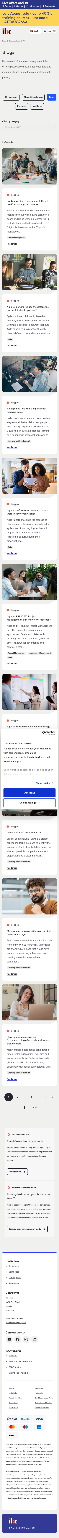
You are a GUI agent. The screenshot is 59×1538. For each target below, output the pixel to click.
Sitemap (11, 1388)
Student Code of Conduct (43, 1403)
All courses (14, 1266)
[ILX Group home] (6, 30)
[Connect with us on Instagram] (26, 1339)
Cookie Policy (13, 1407)
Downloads (14, 1272)
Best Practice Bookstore (20, 1361)
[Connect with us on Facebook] (17, 1339)
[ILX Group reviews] (12, 1435)
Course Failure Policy (42, 1407)
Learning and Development (19, 441)
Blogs (51, 97)
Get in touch (15, 1171)
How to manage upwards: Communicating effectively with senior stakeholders (28, 1040)
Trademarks (39, 1393)
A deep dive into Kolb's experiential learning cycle (26, 410)
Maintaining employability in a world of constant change (29, 933)
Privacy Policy (13, 1403)
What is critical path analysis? (24, 832)
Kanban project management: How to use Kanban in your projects (28, 203)
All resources (11, 97)
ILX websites (13, 1350)
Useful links (13, 1393)
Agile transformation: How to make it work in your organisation (27, 512)
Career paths (15, 1277)
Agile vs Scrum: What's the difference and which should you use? (28, 308)
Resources (14, 1283)
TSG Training (15, 1367)
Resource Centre (14, 41)
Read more (12, 244)
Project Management (16, 238)
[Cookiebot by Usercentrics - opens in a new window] (42, 733)
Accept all (29, 792)
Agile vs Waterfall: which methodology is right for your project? (28, 728)
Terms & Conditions (15, 1398)
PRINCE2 (13, 1355)
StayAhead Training (18, 1373)
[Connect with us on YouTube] (9, 1339)
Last (34, 1107)
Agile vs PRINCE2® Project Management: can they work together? (29, 618)
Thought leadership (33, 97)
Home (4, 41)
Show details (43, 783)
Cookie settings (28, 802)
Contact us (12, 1292)
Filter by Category (10, 121)
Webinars (37, 106)
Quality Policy (39, 1388)
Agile (10, 339)
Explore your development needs (25, 1229)
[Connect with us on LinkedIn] (34, 1339)
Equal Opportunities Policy (44, 1398)
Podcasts (21, 106)
